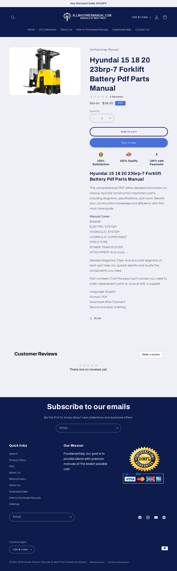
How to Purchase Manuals (25, 498)
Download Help (18, 491)
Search (13, 454)
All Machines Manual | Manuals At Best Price (41, 562)
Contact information (118, 562)
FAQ (12, 466)
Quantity (95, 111)
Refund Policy (17, 479)
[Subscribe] (117, 428)
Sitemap (14, 504)
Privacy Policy (17, 460)
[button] (13, 17)
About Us (15, 472)
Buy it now (129, 142)
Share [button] (97, 318)
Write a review (151, 354)
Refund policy (97, 562)
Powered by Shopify (76, 562)
